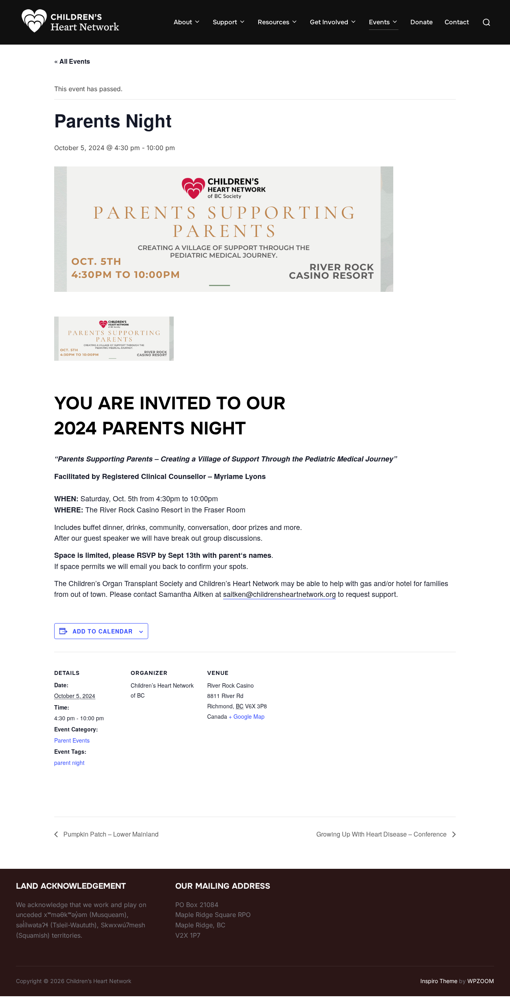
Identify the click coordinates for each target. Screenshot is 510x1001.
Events (379, 22)
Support (225, 22)
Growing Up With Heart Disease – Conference (382, 834)
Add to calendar (103, 631)
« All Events (72, 61)
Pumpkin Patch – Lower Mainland (110, 834)
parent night (69, 762)
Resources (273, 22)
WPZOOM (480, 981)
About (183, 22)
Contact (457, 22)
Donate (421, 22)
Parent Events (72, 740)
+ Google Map (247, 716)
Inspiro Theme (438, 981)
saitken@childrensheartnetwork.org (279, 593)
